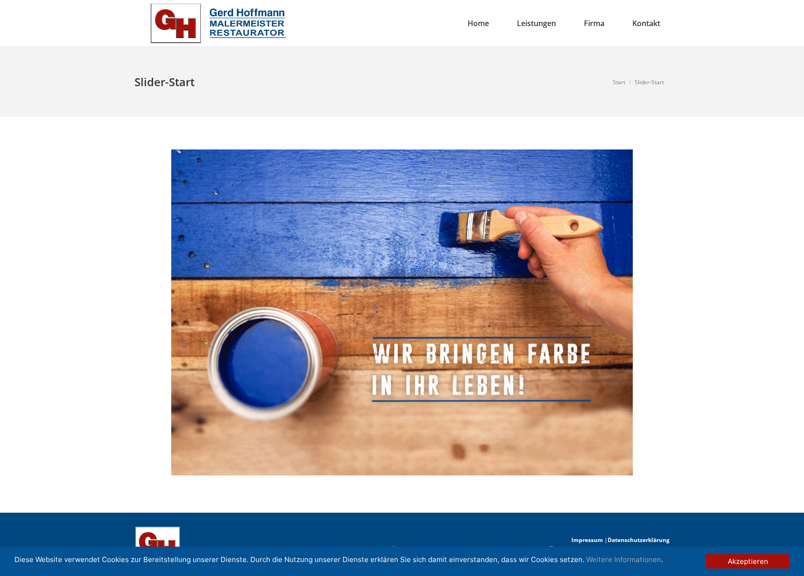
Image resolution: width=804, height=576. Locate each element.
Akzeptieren (748, 561)
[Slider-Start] (402, 312)
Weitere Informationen (623, 559)
